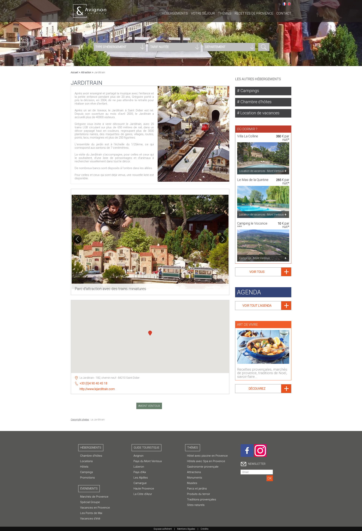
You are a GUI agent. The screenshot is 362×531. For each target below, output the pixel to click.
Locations (86, 461)
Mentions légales (186, 528)
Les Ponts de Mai (91, 513)
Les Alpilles (140, 477)
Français (284, 4)
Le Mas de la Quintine (252, 180)
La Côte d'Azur (142, 494)
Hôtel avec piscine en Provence (207, 455)
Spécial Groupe (90, 502)
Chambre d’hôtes (91, 455)
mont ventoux (150, 405)
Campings (249, 90)
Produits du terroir (198, 494)
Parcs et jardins (197, 488)
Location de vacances (259, 113)
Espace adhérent (163, 528)
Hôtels (84, 466)
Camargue (140, 483)
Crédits (205, 528)
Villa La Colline (247, 136)
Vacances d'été (90, 518)
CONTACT (283, 13)
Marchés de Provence (94, 496)
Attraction (86, 72)
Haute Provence (143, 488)
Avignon (138, 455)
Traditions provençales (201, 499)
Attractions (194, 472)
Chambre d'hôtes (255, 101)
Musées (192, 483)
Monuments (194, 477)
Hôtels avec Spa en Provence (206, 461)
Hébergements (175, 13)
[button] (150, 334)
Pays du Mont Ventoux (147, 461)
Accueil (74, 72)
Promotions (87, 477)
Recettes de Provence (254, 13)
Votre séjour (203, 13)
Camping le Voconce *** (252, 225)
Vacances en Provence (95, 507)
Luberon (138, 466)
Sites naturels (196, 505)
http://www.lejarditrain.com (97, 389)
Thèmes (224, 13)
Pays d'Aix (139, 472)
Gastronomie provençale (203, 466)
